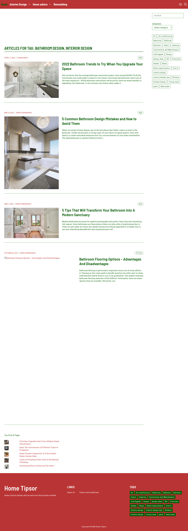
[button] (185, 4)
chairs (166, 45)
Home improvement (161, 68)
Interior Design (18, 4)
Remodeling (60, 4)
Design (169, 54)
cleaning (175, 45)
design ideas (158, 59)
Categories (156, 24)
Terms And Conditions (89, 492)
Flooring (139, 253)
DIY (167, 59)
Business (157, 45)
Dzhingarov (22, 58)
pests (155, 86)
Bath (140, 58)
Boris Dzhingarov (24, 113)
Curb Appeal (158, 54)
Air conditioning (165, 36)
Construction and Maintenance (166, 50)
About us (71, 492)
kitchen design (159, 82)
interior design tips (161, 77)
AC (154, 36)
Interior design (159, 73)
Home (4, 4)
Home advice (40, 4)
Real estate (165, 86)
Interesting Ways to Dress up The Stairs (36, 466)
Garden (156, 63)
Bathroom (157, 41)
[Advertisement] (74, 29)
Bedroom (168, 41)
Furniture (176, 59)
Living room (174, 82)
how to (175, 68)
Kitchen (175, 77)
